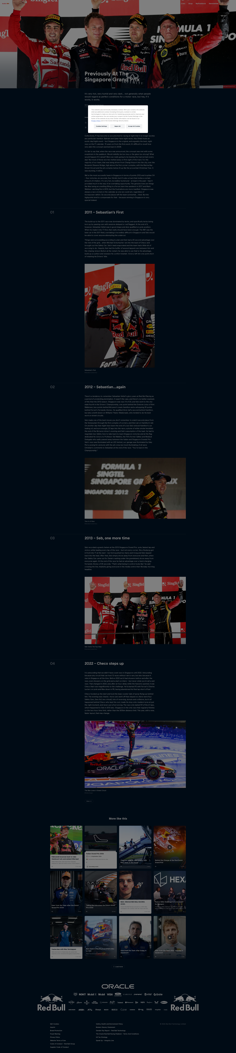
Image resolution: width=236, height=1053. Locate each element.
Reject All (117, 126)
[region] (118, 119)
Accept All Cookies (134, 126)
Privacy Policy (96, 121)
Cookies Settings (101, 126)
